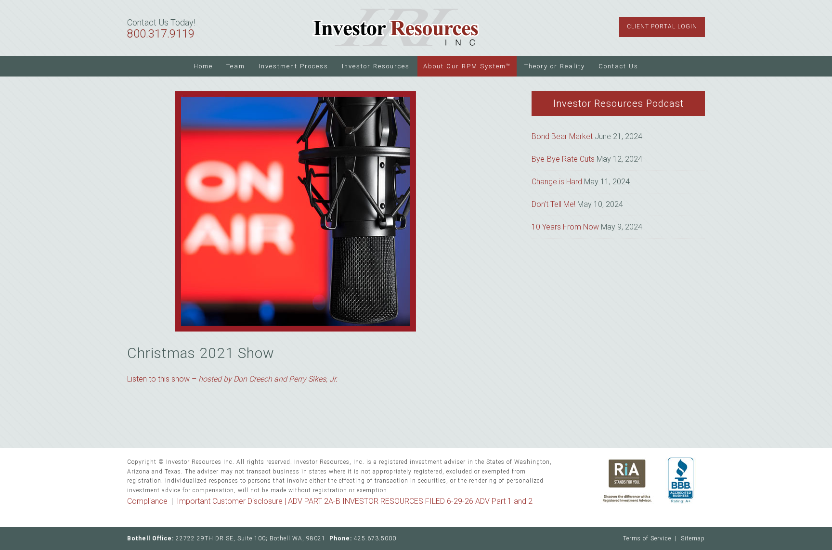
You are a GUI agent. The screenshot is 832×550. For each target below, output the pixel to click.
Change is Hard (557, 181)
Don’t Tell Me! (553, 204)
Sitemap (693, 538)
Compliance (147, 501)
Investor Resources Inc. (395, 27)
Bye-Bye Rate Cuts (563, 159)
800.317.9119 (161, 33)
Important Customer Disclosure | (232, 501)
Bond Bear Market (562, 136)
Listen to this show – (232, 379)
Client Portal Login (662, 26)
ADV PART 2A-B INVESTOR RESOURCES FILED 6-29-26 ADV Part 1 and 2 (410, 501)
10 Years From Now (565, 226)
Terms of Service (647, 538)
